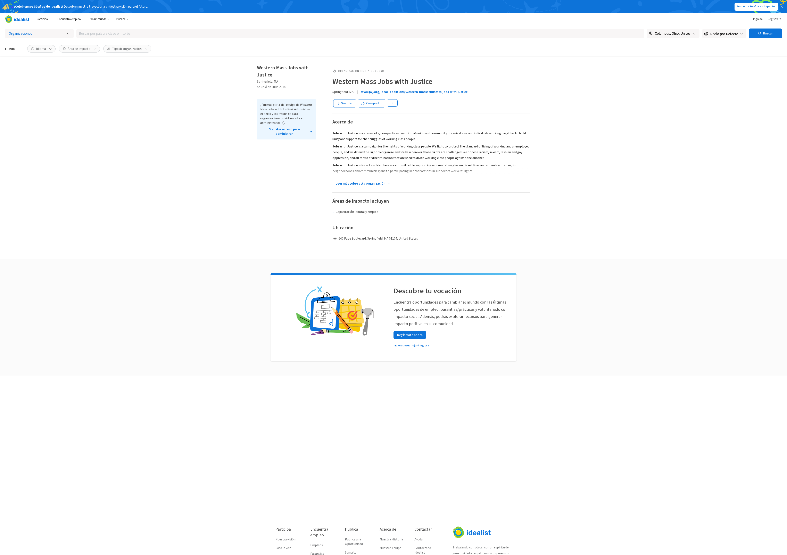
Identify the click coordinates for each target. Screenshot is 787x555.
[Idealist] (17, 19)
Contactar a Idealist (422, 550)
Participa (42, 19)
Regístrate (774, 19)
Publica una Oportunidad (354, 541)
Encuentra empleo (69, 19)
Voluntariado (98, 19)
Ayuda (418, 539)
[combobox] (360, 33)
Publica (120, 19)
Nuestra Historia (391, 539)
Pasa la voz (283, 548)
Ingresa (758, 19)
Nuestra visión (285, 539)
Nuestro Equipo (390, 548)
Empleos (316, 545)
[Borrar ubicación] (693, 33)
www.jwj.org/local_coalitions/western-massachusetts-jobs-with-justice (414, 92)
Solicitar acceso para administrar (284, 131)
